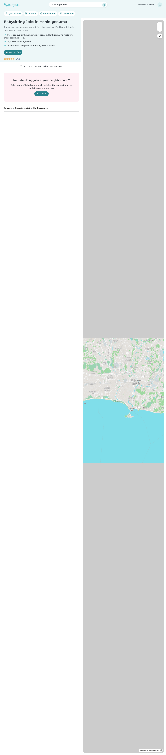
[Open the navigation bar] (159, 4)
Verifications (49, 13)
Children (31, 13)
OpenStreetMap (154, 750)
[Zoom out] (159, 29)
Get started (41, 93)
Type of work (14, 13)
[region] (123, 386)
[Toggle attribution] (161, 750)
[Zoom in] (159, 24)
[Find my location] (159, 36)
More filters (68, 13)
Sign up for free (13, 52)
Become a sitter (146, 5)
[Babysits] (11, 5)
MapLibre (143, 750)
